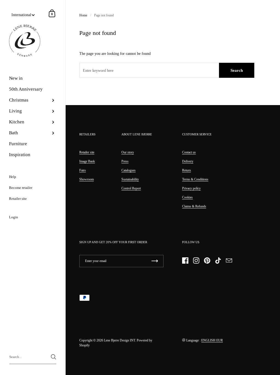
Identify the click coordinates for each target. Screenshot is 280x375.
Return (186, 170)
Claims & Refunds (194, 206)
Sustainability (130, 179)
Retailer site (86, 152)
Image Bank (87, 161)
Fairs (82, 170)
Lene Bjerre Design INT (119, 340)
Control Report (131, 188)
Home (83, 15)
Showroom (86, 179)
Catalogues (128, 170)
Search (237, 70)
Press (125, 161)
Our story (127, 152)
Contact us (189, 152)
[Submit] (53, 357)
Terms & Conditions (195, 179)
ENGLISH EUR (212, 340)
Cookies (187, 197)
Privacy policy (191, 188)
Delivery (187, 161)
